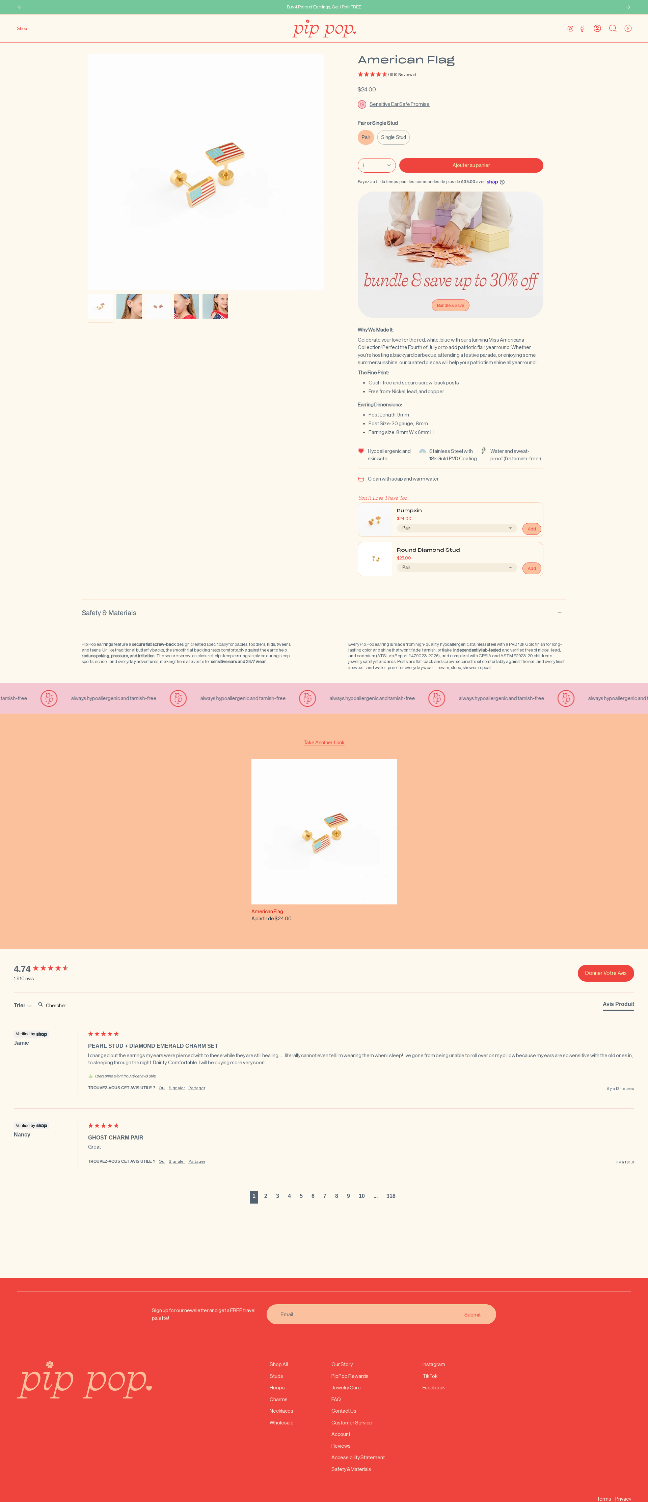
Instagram (434, 1364)
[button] (450, 74)
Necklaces (281, 1411)
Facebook (434, 1387)
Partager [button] (196, 1088)
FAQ (336, 1399)
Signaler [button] (177, 1088)
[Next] (628, 7)
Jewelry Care (346, 1387)
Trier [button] (20, 1005)
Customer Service (351, 1422)
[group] (49, 969)
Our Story (342, 1364)
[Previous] (20, 7)
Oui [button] (162, 1088)
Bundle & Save (450, 305)
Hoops (277, 1387)
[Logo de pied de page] (84, 1379)
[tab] (618, 1006)
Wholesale (282, 1422)
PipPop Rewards (350, 1376)
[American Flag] (324, 831)
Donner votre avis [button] (606, 973)
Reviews (341, 1446)
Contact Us (343, 1411)
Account (340, 1434)
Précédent (87, 172)
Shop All (279, 1364)
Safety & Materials (109, 612)
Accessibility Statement (358, 1457)
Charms (279, 1399)
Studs (276, 1376)
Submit (472, 1314)
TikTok (430, 1376)
